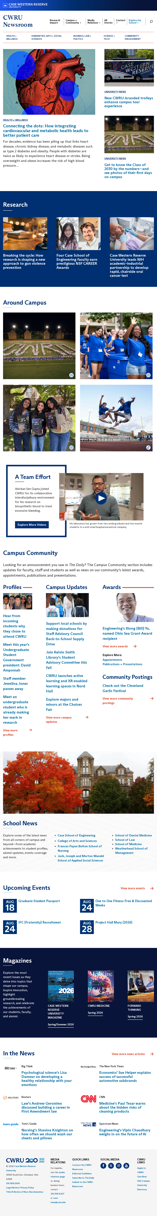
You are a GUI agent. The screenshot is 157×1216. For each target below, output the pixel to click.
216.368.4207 (57, 1193)
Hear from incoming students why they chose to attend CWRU (14, 626)
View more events (133, 888)
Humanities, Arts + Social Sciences (46, 37)
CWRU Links (141, 1161)
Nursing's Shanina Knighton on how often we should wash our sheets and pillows (47, 1134)
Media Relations (93, 21)
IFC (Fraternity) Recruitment (39, 922)
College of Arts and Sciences (77, 841)
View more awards (115, 646)
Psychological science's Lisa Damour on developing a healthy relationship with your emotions (46, 1078)
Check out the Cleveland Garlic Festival (123, 688)
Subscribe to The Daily (83, 1177)
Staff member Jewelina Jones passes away (15, 683)
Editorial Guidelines (82, 1173)
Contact (120, 20)
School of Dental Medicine (133, 835)
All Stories (108, 21)
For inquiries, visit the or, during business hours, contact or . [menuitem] (58, 1185)
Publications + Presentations (122, 664)
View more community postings (118, 701)
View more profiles (10, 732)
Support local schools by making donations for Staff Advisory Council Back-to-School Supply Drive (66, 633)
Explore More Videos (31, 525)
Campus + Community (73, 21)
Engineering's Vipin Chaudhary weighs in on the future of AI (124, 1132)
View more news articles (128, 1054)
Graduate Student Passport (39, 901)
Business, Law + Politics (82, 37)
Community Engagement (133, 37)
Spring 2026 (95, 1012)
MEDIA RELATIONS (58, 1161)
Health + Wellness (12, 37)
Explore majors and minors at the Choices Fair (64, 704)
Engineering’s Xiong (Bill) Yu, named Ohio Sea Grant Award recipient (127, 633)
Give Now (142, 1176)
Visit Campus (143, 1180)
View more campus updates (59, 720)
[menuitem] (15, 37)
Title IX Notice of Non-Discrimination (24, 1191)
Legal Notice (12, 1187)
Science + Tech (109, 37)
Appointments (112, 660)
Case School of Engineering (76, 835)
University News (115, 91)
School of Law (125, 840)
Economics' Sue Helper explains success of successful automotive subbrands (125, 1076)
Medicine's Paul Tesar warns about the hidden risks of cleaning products (122, 1107)
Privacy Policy (27, 1187)
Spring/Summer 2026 (61, 1024)
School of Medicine (128, 844)
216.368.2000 (13, 1183)
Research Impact (55, 21)
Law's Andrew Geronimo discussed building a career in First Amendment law (45, 1107)
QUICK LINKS (80, 1159)
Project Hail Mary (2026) (113, 922)
